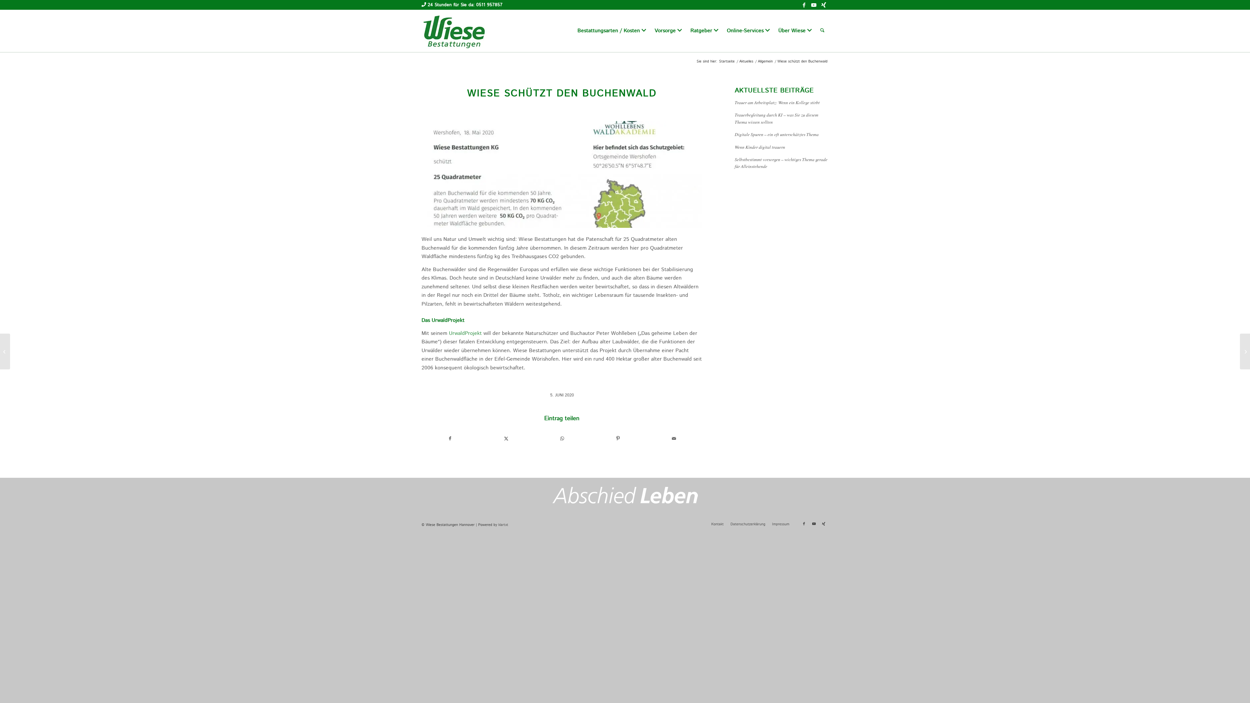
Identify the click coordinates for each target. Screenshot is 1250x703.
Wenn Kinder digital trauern (760, 147)
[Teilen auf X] (506, 438)
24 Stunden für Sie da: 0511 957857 (465, 5)
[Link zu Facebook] (804, 5)
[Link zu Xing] (823, 5)
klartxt (503, 525)
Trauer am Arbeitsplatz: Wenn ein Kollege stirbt (777, 102)
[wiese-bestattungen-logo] (454, 31)
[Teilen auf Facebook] (450, 438)
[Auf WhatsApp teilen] (562, 438)
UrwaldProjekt (465, 333)
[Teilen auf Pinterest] (618, 438)
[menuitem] (611, 31)
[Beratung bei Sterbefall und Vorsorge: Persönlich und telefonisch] (5, 351)
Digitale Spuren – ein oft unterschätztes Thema (777, 134)
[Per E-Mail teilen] (674, 438)
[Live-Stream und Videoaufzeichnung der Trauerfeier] (1245, 351)
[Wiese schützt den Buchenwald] (562, 174)
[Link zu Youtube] (814, 5)
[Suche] (822, 31)
